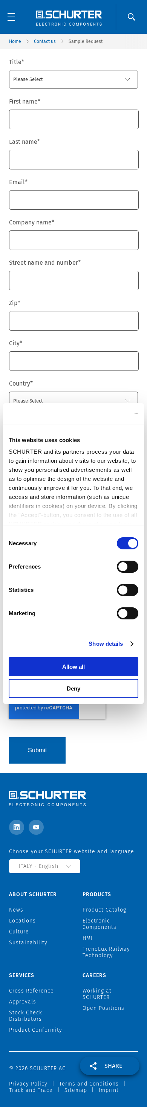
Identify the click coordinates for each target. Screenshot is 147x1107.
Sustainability (28, 942)
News (16, 910)
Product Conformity (35, 1030)
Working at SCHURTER (97, 994)
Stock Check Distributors (25, 1015)
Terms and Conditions (89, 1084)
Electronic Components (99, 924)
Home (15, 41)
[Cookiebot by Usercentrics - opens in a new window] (105, 413)
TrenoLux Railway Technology (106, 952)
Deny (73, 688)
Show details (106, 643)
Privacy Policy (28, 1084)
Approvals (22, 1002)
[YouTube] (36, 827)
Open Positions (103, 1008)
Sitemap (75, 1090)
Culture (19, 932)
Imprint (109, 1090)
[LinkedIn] (16, 827)
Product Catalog (104, 910)
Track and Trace (31, 1090)
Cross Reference (31, 991)
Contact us (45, 41)
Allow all (73, 666)
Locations (22, 921)
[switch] (127, 567)
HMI (88, 938)
